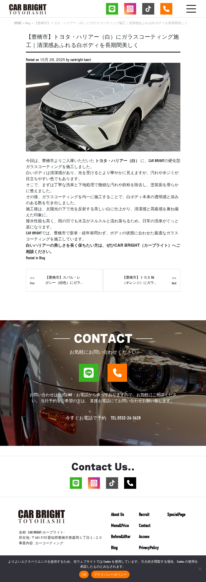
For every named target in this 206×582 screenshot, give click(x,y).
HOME (17, 23)
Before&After (120, 536)
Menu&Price (120, 525)
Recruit (144, 514)
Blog (27, 23)
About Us (117, 514)
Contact (144, 525)
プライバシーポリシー (110, 574)
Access (144, 536)
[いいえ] (199, 568)
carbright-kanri (80, 60)
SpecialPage (176, 514)
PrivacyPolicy (149, 547)
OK (84, 574)
